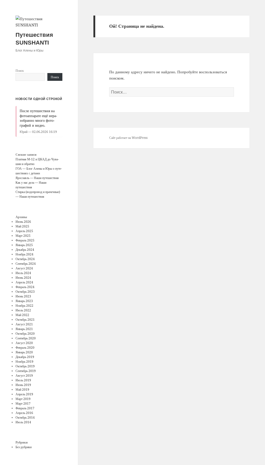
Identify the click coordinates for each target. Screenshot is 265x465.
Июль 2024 (23, 273)
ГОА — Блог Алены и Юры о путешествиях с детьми (39, 170)
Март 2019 (23, 399)
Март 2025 (23, 235)
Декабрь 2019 (25, 357)
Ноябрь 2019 (24, 361)
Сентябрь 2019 (26, 371)
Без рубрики (24, 447)
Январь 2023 (24, 301)
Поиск (20, 70)
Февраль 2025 (25, 240)
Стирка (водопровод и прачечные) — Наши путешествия (38, 194)
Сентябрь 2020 (26, 338)
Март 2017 (23, 403)
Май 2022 (22, 315)
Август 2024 (24, 268)
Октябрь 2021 (25, 319)
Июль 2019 (23, 380)
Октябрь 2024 (25, 259)
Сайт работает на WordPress (128, 137)
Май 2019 (22, 389)
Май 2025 (22, 226)
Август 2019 (24, 375)
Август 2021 (24, 324)
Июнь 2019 (23, 385)
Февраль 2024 (25, 287)
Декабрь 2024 (25, 249)
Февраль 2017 (25, 408)
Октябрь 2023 (25, 291)
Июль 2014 (23, 422)
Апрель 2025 (24, 231)
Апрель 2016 (24, 413)
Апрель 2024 (24, 282)
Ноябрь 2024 (24, 254)
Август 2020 (24, 343)
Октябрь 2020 (25, 333)
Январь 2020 (24, 352)
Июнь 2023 (23, 296)
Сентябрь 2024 (26, 263)
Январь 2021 (24, 329)
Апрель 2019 (24, 394)
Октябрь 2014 (25, 417)
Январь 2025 (24, 245)
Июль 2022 (23, 310)
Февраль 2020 (25, 347)
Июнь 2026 (23, 221)
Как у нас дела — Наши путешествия (31, 184)
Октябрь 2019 (25, 366)
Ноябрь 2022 (24, 305)
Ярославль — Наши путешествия (37, 178)
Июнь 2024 (23, 277)
